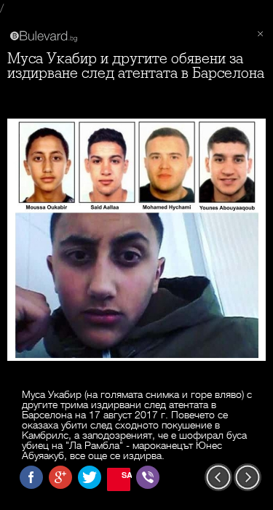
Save (126, 474)
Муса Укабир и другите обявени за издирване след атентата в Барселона (135, 65)
